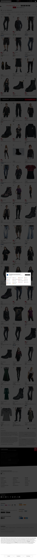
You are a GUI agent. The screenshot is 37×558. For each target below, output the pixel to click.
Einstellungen (28, 556)
